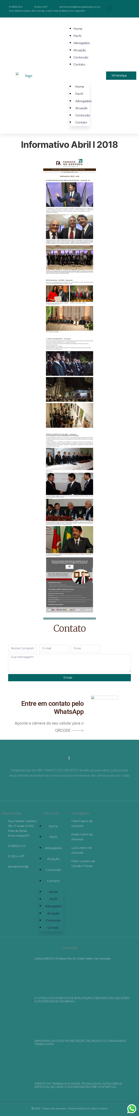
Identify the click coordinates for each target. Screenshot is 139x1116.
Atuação (79, 50)
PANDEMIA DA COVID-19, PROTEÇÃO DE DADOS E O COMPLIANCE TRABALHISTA (80, 1042)
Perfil (77, 36)
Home (77, 28)
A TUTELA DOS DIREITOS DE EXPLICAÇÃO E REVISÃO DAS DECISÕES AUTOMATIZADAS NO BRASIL (81, 999)
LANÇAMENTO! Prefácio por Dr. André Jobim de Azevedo (72, 958)
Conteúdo (80, 57)
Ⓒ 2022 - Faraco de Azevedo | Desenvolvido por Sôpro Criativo (69, 1108)
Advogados (81, 43)
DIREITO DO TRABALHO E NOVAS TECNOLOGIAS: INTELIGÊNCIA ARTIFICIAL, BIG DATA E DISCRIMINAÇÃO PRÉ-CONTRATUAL (78, 1085)
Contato (79, 64)
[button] (110, 9)
